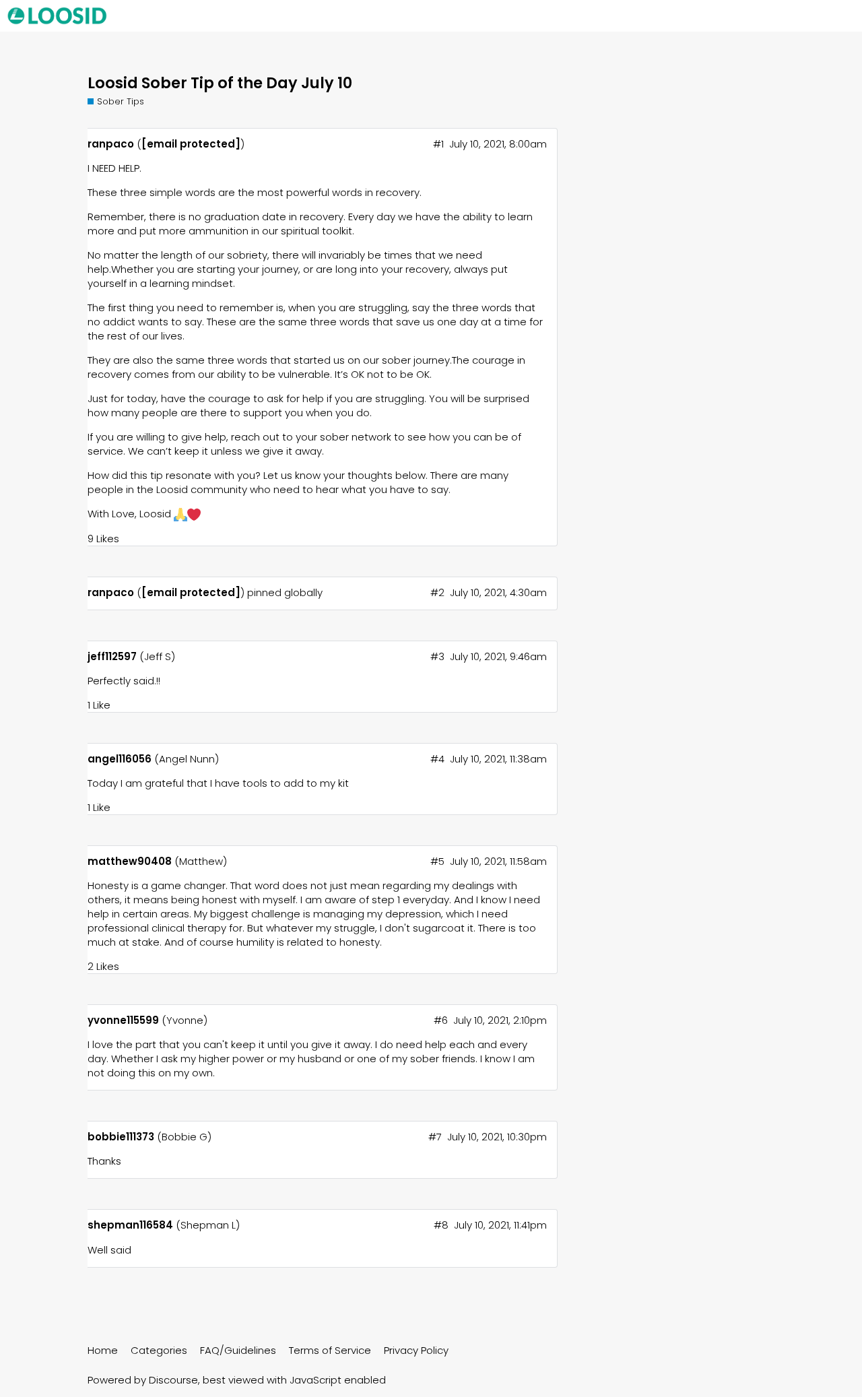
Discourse (173, 1380)
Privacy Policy (416, 1350)
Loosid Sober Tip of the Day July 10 (220, 83)
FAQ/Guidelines (238, 1350)
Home (103, 1350)
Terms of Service (330, 1350)
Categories (159, 1350)
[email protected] (190, 144)
